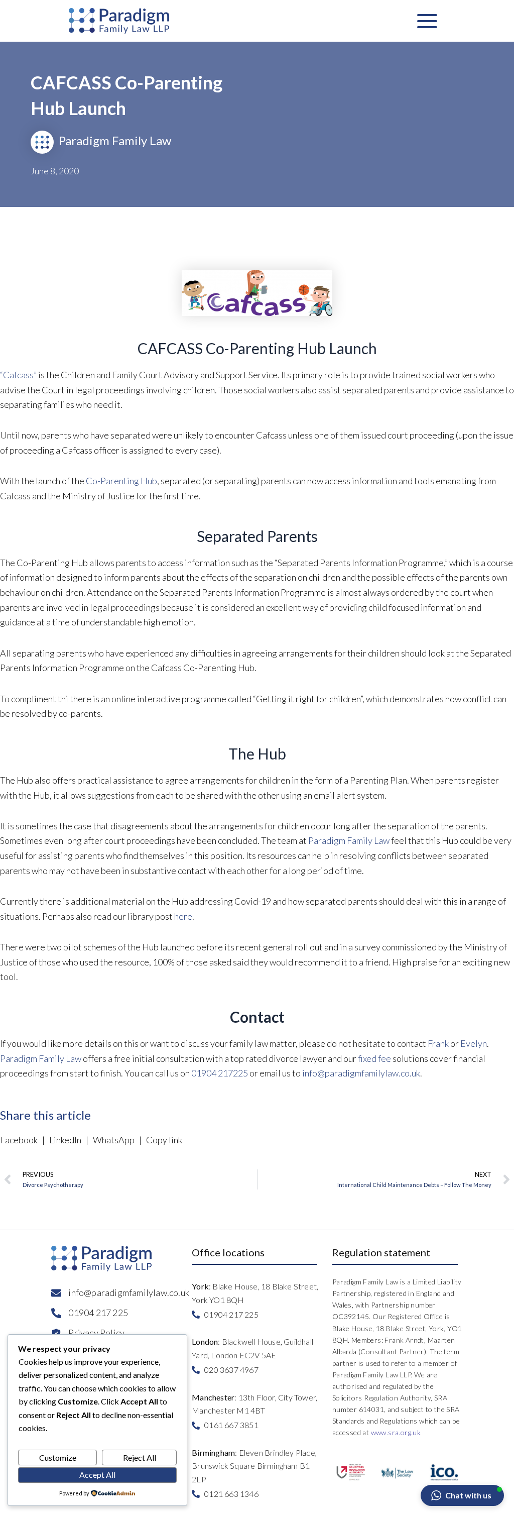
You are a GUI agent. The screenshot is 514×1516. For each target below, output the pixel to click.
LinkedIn (65, 1139)
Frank (438, 1043)
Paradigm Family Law (349, 840)
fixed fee (374, 1058)
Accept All (97, 1474)
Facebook (20, 1139)
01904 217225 (219, 1072)
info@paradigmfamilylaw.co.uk (361, 1072)
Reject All (139, 1457)
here (183, 916)
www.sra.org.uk (396, 1432)
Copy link (162, 1139)
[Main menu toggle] (427, 20)
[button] (462, 1495)
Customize (57, 1457)
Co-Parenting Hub (121, 480)
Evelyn (473, 1043)
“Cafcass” (18, 374)
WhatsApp (114, 1139)
